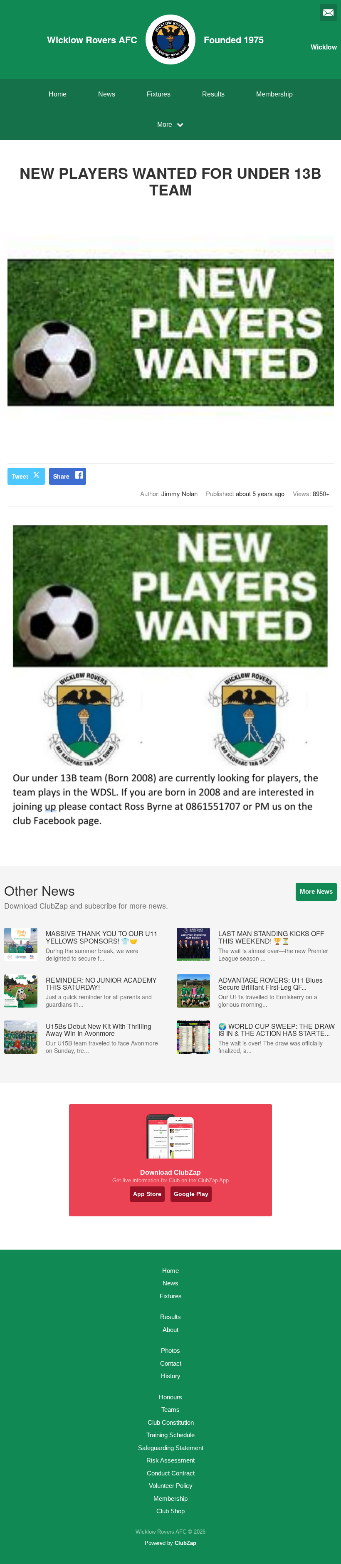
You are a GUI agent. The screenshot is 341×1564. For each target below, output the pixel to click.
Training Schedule (170, 1434)
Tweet (20, 476)
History (170, 1375)
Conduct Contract (171, 1473)
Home (58, 94)
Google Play (191, 1194)
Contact (170, 1363)
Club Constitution (171, 1422)
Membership (274, 94)
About (170, 1329)
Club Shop (170, 1511)
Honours (170, 1397)
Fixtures (158, 94)
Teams (170, 1409)
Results (213, 94)
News (106, 94)
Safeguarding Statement (170, 1447)
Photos (170, 1350)
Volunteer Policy (171, 1485)
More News (316, 891)
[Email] (328, 12)
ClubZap (185, 1543)
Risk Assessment (170, 1460)
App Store (147, 1194)
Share (61, 476)
